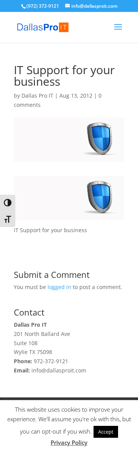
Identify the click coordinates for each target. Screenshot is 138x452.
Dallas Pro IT (37, 95)
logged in (59, 287)
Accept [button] (105, 431)
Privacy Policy (69, 442)
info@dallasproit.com (58, 370)
